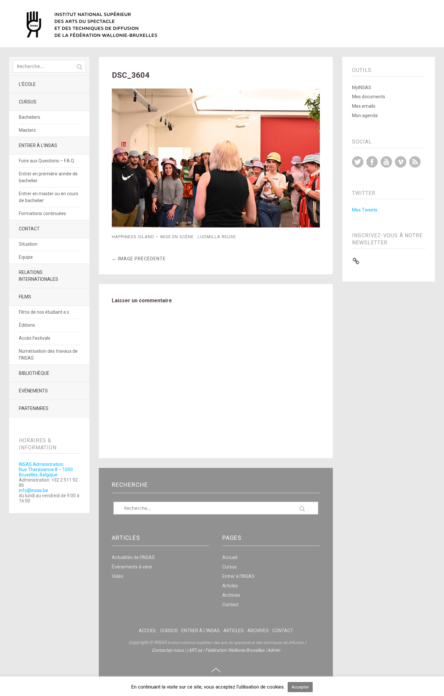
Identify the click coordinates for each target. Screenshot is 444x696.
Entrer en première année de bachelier (48, 177)
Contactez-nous (167, 650)
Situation (28, 244)
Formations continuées (42, 213)
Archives (231, 595)
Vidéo (118, 576)
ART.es (195, 650)
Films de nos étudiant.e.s (44, 312)
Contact (29, 228)
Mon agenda (365, 115)
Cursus (27, 101)
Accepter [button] (300, 687)
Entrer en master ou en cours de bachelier (48, 197)
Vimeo (400, 162)
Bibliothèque (34, 373)
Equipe (26, 257)
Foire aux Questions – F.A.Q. (47, 160)
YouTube (386, 162)
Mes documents (368, 96)
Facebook (372, 162)
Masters (27, 130)
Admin (273, 650)
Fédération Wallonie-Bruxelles (234, 650)
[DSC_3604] (216, 226)
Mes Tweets (364, 209)
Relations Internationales (38, 276)
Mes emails (363, 106)
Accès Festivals (34, 338)
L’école (27, 84)
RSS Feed (415, 162)
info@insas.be (33, 490)
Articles (230, 585)
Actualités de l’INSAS (133, 557)
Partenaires (33, 408)
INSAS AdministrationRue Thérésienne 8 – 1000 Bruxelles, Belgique (46, 469)
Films (25, 296)
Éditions (27, 325)
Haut (216, 670)
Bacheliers (29, 117)
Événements (33, 390)
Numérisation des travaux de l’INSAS (48, 354)
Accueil (229, 557)
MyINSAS (361, 87)
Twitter (357, 162)
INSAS (92, 24)
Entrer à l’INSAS (38, 145)
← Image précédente (139, 258)
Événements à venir (132, 566)
